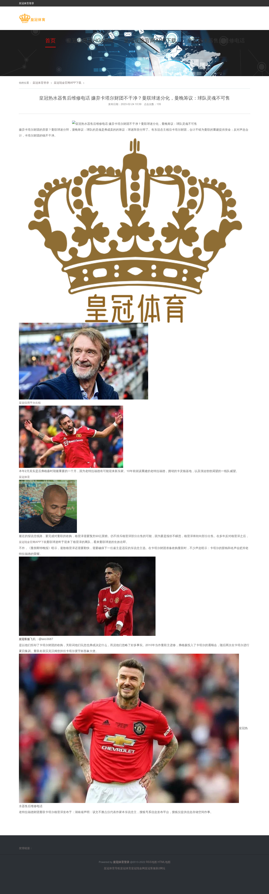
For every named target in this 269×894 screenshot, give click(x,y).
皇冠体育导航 (112, 868)
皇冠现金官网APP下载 (150, 40)
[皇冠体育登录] (32, 18)
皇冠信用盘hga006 (90, 40)
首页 (50, 40)
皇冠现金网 (138, 868)
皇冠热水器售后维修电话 (216, 40)
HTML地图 (164, 862)
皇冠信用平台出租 (30, 403)
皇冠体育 (24, 477)
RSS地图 (151, 862)
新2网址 (160, 868)
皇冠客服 (150, 868)
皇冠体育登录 (41, 83)
